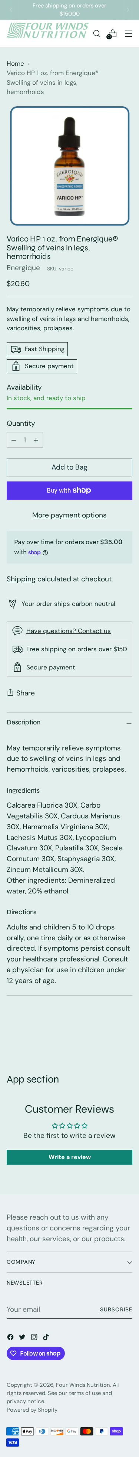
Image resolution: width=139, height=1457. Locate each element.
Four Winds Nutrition (83, 1385)
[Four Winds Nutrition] (48, 33)
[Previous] (11, 10)
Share (25, 693)
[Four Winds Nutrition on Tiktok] (46, 1338)
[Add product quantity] (13, 439)
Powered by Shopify (32, 1410)
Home (15, 63)
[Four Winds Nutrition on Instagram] (34, 1338)
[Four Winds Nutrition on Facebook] (11, 1338)
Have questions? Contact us (68, 631)
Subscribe (116, 1309)
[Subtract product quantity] (36, 439)
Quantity (21, 423)
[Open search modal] (96, 33)
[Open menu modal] (128, 33)
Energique (23, 267)
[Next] (128, 10)
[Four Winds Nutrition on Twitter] (23, 1338)
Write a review (70, 1157)
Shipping (21, 579)
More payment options (69, 515)
